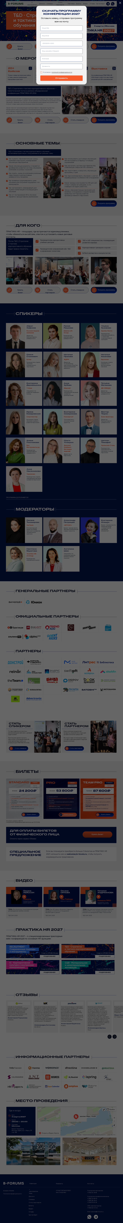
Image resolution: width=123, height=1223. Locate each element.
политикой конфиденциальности (62, 72)
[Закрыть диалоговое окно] (120, 3)
